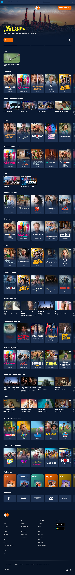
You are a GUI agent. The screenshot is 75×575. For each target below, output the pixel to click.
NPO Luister (41, 534)
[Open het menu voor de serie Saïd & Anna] (56, 423)
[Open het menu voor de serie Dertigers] (70, 124)
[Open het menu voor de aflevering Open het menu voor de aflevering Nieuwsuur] (35, 102)
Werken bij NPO (24, 534)
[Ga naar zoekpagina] (47, 8)
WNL (5, 553)
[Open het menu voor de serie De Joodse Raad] (56, 276)
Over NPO (23, 523)
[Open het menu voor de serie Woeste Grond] (42, 75)
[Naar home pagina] (37, 8)
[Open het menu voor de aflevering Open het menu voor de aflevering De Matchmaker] (70, 400)
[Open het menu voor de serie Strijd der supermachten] (56, 325)
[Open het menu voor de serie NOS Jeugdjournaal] (70, 449)
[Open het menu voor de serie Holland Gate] (42, 325)
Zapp (39, 526)
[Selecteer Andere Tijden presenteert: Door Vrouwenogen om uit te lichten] (51, 44)
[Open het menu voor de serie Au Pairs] (70, 196)
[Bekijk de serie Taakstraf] (51, 457)
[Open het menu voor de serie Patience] (28, 249)
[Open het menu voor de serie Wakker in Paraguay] (56, 351)
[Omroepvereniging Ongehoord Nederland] (10, 498)
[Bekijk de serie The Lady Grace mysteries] (37, 457)
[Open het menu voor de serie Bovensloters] (70, 75)
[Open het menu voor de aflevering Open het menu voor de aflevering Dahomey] (70, 378)
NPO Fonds (40, 539)
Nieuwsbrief (23, 531)
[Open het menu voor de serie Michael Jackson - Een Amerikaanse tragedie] (28, 325)
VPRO (5, 550)
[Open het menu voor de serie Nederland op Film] (14, 196)
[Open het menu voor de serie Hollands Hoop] (70, 276)
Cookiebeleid (33, 564)
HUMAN (5, 531)
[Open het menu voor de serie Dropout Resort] (42, 351)
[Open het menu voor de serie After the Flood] (70, 249)
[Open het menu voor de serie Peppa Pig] (42, 423)
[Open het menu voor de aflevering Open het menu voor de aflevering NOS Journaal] (18, 102)
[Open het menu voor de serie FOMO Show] (14, 75)
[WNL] (65, 498)
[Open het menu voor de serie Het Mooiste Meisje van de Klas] (42, 196)
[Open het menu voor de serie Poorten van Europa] (14, 325)
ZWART (5, 556)
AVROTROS (6, 523)
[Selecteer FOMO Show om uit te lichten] (23, 44)
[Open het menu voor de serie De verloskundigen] (56, 223)
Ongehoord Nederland (8, 545)
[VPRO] (37, 498)
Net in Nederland (42, 545)
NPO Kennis (41, 537)
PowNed (5, 548)
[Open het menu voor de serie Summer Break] (14, 449)
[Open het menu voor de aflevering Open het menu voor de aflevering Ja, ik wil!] (53, 378)
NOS (4, 539)
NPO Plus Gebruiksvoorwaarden (22, 564)
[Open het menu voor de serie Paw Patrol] (70, 423)
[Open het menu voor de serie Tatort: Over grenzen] (56, 196)
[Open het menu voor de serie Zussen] (28, 124)
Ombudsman (41, 542)
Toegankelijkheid (24, 526)
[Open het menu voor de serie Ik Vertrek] (28, 196)
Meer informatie (46, 2)
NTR (4, 542)
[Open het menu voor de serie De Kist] (70, 223)
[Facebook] (67, 570)
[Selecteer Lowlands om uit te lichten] (10, 44)
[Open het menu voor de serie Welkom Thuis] (28, 449)
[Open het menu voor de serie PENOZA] (14, 276)
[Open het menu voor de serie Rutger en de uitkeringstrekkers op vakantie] (70, 351)
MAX (5, 537)
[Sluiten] (73, 2)
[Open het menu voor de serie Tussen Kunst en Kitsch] (28, 151)
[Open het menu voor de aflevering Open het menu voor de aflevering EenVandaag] (53, 102)
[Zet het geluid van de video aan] (64, 40)
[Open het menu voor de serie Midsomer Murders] (42, 151)
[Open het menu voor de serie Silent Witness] (56, 249)
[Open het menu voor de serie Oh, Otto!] (56, 124)
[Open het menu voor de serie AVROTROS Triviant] (56, 151)
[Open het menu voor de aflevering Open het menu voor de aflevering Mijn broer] (18, 302)
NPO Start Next (41, 529)
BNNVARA (6, 526)
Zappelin (40, 523)
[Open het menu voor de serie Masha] (14, 423)
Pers (22, 529)
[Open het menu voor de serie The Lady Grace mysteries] (42, 449)
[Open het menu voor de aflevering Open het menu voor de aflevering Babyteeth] (53, 400)
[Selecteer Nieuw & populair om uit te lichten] (64, 44)
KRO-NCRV (6, 534)
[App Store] (60, 524)
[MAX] (51, 498)
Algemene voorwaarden (9, 564)
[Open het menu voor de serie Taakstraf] (56, 449)
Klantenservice (24, 537)
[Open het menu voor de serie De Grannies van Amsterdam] (28, 75)
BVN (39, 531)
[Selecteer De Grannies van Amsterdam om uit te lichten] (37, 44)
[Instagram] (70, 570)
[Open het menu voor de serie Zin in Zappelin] (28, 423)
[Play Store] (60, 528)
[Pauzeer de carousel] (69, 40)
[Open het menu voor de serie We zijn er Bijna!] (56, 75)
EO (4, 529)
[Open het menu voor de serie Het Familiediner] (42, 223)
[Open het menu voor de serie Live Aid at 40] (70, 325)
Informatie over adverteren (43, 564)
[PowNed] (23, 498)
